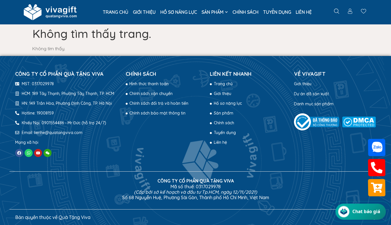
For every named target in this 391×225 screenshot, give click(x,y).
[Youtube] (38, 153)
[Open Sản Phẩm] (226, 12)
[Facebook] (19, 153)
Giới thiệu (302, 83)
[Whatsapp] (29, 153)
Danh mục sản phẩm (313, 103)
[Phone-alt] (377, 167)
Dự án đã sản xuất (311, 93)
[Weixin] (48, 153)
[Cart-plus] (377, 187)
